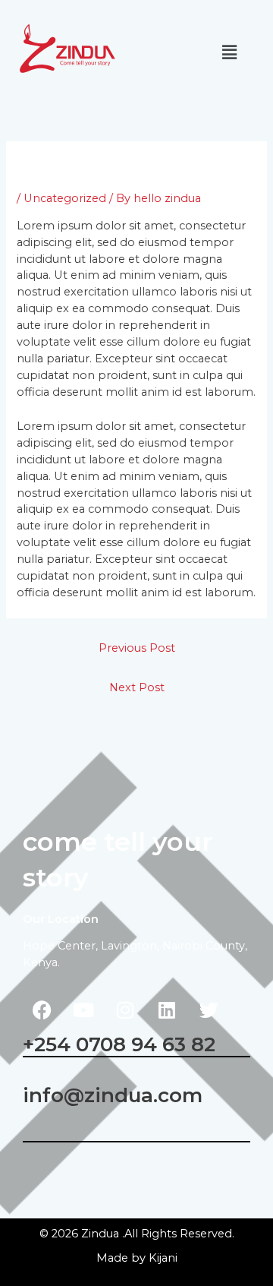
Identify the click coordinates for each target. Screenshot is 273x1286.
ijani (163, 1258)
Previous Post (137, 648)
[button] (230, 52)
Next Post (137, 687)
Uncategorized (65, 198)
